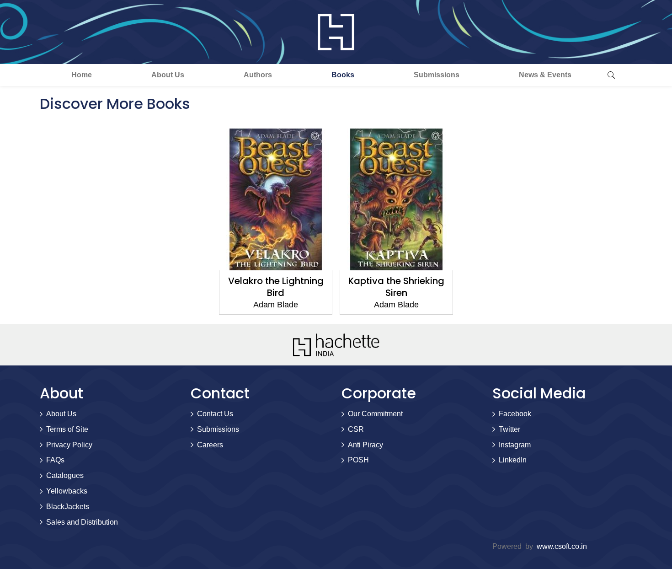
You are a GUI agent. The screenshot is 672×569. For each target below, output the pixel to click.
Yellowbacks (66, 491)
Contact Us (215, 414)
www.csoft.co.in (562, 546)
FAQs (55, 460)
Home (81, 75)
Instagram (515, 445)
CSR (356, 429)
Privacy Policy (69, 445)
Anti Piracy (365, 445)
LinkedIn (513, 460)
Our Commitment (375, 414)
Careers (210, 445)
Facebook (515, 414)
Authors (258, 75)
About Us (167, 75)
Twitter (509, 429)
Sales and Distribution (82, 522)
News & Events (545, 75)
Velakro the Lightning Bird (276, 287)
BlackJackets (67, 506)
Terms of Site (67, 429)
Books (342, 75)
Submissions (436, 75)
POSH (358, 460)
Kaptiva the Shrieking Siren (396, 287)
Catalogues (65, 475)
